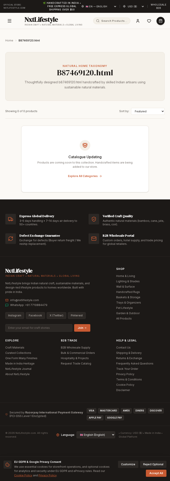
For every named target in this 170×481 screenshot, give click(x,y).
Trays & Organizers (128, 302)
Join (80, 327)
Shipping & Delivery (129, 352)
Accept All (156, 473)
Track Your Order (127, 368)
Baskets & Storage (128, 297)
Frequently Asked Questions (134, 363)
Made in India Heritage (20, 363)
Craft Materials (14, 347)
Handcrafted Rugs (128, 292)
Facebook (35, 315)
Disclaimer (123, 390)
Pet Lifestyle (124, 308)
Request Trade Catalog (76, 363)
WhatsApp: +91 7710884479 (28, 305)
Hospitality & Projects (75, 358)
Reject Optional (153, 464)
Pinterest (77, 315)
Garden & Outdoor (128, 313)
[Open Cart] (160, 21)
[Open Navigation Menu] (9, 21)
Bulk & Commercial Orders (78, 352)
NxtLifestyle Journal (18, 368)
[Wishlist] (149, 21)
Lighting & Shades (128, 281)
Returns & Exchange (129, 358)
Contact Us (123, 347)
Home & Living (125, 276)
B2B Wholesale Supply (75, 347)
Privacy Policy (125, 374)
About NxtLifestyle (17, 374)
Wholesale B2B (158, 6)
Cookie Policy (125, 384)
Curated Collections (18, 352)
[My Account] (138, 21)
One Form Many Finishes (21, 358)
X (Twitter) (56, 315)
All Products (124, 318)
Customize (128, 464)
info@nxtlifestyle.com (24, 300)
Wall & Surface (125, 286)
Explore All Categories (83, 176)
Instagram (14, 315)
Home (9, 40)
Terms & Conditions (129, 379)
